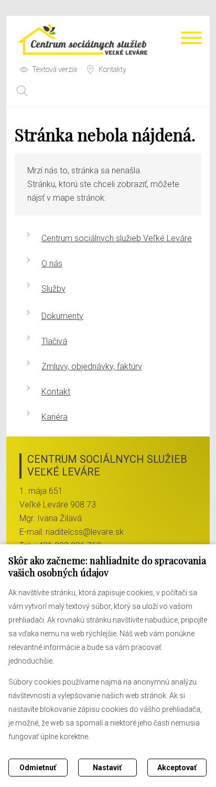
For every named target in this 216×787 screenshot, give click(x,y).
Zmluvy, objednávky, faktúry (91, 366)
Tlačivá (54, 341)
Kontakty (112, 69)
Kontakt (55, 392)
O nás (51, 263)
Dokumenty (62, 316)
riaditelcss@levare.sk (85, 532)
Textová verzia (54, 69)
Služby (53, 289)
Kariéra (54, 417)
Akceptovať (177, 767)
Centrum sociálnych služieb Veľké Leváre (116, 238)
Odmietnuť (37, 767)
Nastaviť (107, 767)
